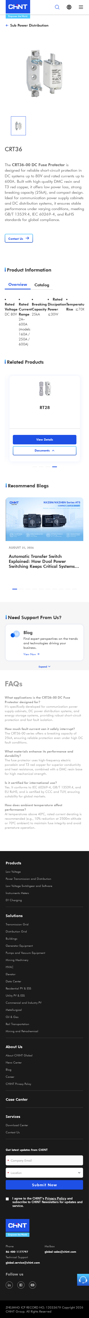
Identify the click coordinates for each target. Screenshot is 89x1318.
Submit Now (44, 1184)
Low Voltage (13, 871)
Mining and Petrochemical (22, 1031)
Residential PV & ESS (18, 988)
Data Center (13, 981)
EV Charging (14, 900)
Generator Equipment (19, 945)
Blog (28, 632)
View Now (29, 654)
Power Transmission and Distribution (28, 878)
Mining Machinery (17, 960)
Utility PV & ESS (15, 995)
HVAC (10, 967)
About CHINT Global (19, 1055)
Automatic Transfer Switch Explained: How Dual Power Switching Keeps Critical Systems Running (42, 561)
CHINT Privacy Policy (18, 1084)
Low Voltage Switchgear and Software (29, 886)
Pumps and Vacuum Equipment (25, 953)
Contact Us (13, 1132)
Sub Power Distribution (29, 25)
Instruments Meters (17, 893)
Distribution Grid (16, 931)
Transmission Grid (17, 924)
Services (13, 1116)
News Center (14, 1062)
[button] (34, 466)
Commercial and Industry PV (24, 1002)
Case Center (17, 1099)
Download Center (17, 1125)
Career (10, 1076)
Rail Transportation (17, 1024)
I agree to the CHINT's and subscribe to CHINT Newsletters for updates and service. (47, 1202)
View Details (44, 439)
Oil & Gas (12, 1017)
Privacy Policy (55, 1198)
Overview (17, 284)
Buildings (11, 938)
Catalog (41, 284)
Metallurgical (14, 1010)
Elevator (10, 974)
